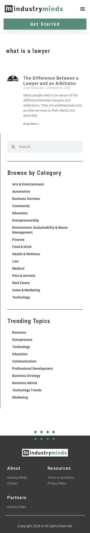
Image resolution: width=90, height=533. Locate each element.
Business (19, 332)
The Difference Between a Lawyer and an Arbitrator (51, 81)
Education (20, 213)
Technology (21, 297)
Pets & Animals (23, 276)
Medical (18, 268)
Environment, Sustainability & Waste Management (40, 230)
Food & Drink (21, 247)
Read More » (31, 124)
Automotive (21, 191)
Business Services (26, 199)
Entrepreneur (22, 340)
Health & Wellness (26, 254)
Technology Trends (27, 390)
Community (21, 206)
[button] (82, 9)
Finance (18, 239)
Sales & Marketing (26, 290)
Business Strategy (26, 376)
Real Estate (21, 283)
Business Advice (24, 383)
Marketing (20, 397)
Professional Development (32, 368)
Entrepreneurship (25, 220)
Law (15, 261)
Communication (24, 361)
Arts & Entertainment (28, 184)
